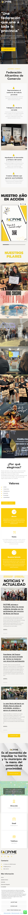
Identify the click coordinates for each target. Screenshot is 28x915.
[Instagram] (11, 856)
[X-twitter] (5, 856)
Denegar (14, 906)
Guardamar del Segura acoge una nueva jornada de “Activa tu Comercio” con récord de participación (13, 657)
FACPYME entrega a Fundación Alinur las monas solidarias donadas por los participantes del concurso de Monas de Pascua (13, 609)
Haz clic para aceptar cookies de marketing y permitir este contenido (14, 791)
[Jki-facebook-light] (1, 856)
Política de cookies (7, 913)
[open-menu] (25, 2)
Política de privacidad (15, 913)
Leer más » (5, 629)
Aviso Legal (22, 913)
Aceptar (14, 902)
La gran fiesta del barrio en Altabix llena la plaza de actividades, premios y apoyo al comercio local (13, 707)
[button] (14, 735)
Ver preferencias (14, 910)
